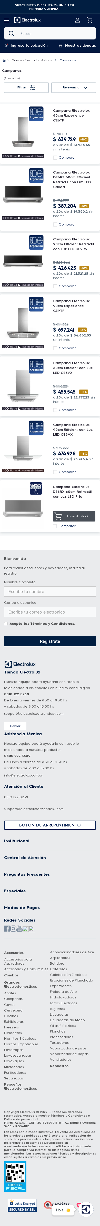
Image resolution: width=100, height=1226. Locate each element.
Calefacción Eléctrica (68, 975)
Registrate (50, 641)
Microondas (14, 1067)
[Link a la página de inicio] (4, 60)
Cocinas (11, 1016)
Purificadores (15, 1072)
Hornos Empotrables (21, 1044)
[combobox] (50, 33)
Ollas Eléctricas (63, 1026)
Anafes (10, 993)
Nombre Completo (20, 582)
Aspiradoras (60, 958)
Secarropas (14, 1078)
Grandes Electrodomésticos (32, 60)
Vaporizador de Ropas (69, 1054)
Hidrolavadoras (63, 997)
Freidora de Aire (63, 991)
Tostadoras (59, 1042)
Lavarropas (13, 1050)
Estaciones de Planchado (71, 980)
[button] (44, 7)
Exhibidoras (14, 1021)
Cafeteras (58, 969)
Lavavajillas (14, 1061)
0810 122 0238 (16, 797)
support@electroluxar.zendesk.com (34, 713)
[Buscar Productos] (12, 33)
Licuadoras (59, 1014)
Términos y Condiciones (52, 623)
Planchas (57, 1031)
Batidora (57, 963)
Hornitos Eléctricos (20, 1038)
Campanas (13, 999)
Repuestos (59, 1066)
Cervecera (13, 1010)
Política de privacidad (21, 1119)
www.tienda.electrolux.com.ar (26, 1146)
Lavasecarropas (18, 1055)
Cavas (9, 1005)
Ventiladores (60, 1059)
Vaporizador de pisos (68, 1048)
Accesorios (14, 953)
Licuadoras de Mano (67, 1020)
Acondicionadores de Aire (72, 952)
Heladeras (13, 1033)
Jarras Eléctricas (63, 1003)
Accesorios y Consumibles (26, 969)
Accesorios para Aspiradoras (18, 961)
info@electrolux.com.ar (23, 775)
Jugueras (57, 1009)
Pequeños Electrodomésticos (20, 1086)
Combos (11, 975)
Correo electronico (20, 603)
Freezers (11, 1027)
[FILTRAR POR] (26, 88)
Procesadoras (61, 1037)
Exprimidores (61, 986)
